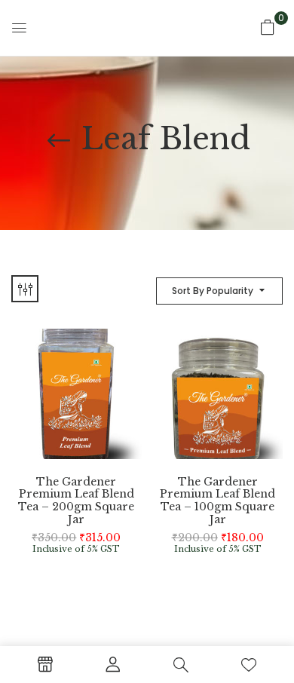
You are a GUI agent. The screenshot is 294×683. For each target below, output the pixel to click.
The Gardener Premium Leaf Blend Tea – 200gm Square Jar (76, 501)
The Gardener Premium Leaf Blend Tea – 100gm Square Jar (217, 501)
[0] (267, 27)
